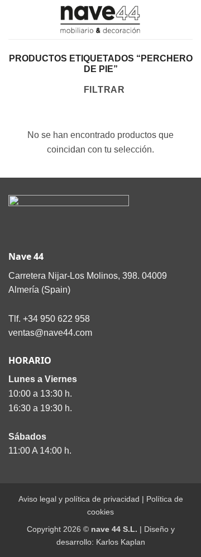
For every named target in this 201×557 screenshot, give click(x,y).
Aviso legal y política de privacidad (79, 498)
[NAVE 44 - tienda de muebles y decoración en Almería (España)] (100, 19)
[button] (15, 19)
